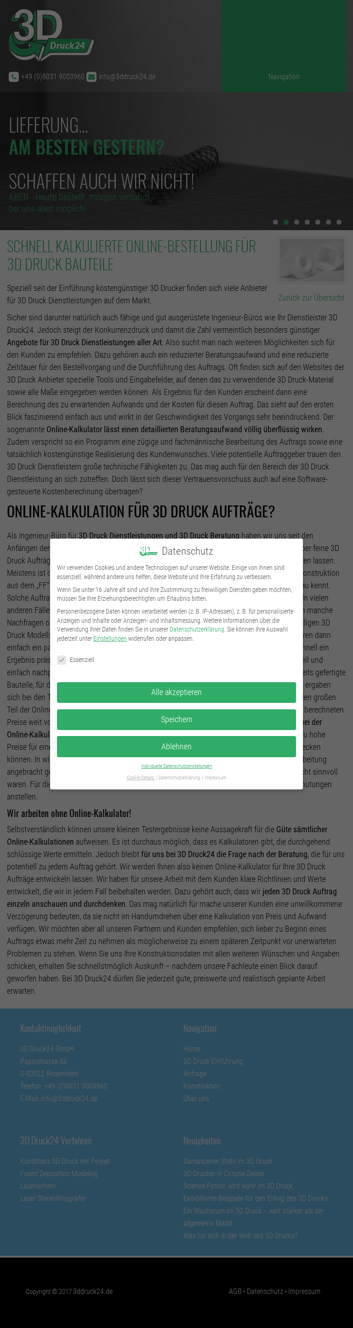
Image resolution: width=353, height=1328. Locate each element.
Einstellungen (110, 638)
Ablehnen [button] (176, 746)
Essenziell (82, 659)
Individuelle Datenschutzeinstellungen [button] (176, 766)
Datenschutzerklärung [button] (180, 778)
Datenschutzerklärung (197, 629)
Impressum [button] (215, 778)
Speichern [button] (177, 719)
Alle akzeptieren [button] (176, 692)
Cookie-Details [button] (141, 778)
